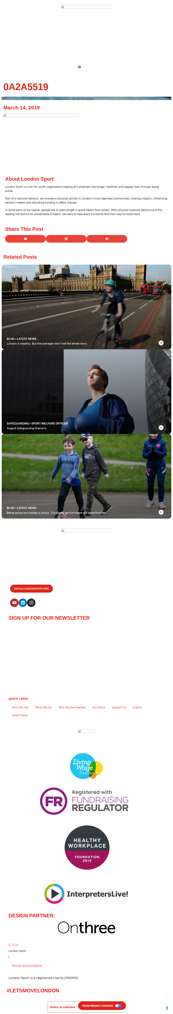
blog (11, 338)
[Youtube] (14, 603)
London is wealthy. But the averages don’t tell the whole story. (47, 343)
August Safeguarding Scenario (26, 428)
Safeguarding (18, 423)
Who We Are (20, 707)
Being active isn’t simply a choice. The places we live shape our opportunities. (56, 512)
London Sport (17, 951)
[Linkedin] (23, 603)
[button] (25, 239)
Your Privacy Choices (97, 1005)
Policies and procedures (27, 965)
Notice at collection (62, 1007)
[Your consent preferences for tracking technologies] (167, 1008)
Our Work (98, 707)
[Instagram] (31, 603)
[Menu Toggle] (86, 67)
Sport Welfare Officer (49, 423)
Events (137, 707)
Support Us (119, 707)
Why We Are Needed (72, 707)
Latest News (26, 338)
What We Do (43, 707)
